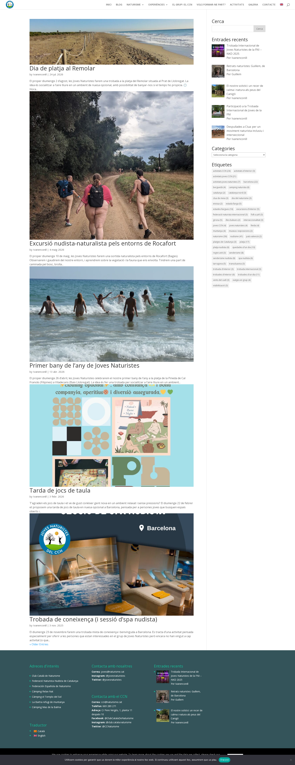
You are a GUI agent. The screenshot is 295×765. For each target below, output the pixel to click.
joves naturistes (238, 225)
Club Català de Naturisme (46, 675)
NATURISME (134, 4)
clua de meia (220, 198)
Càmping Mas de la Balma (46, 707)
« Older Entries (39, 644)
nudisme (236, 236)
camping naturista (239, 187)
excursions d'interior (247, 209)
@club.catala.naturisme (118, 722)
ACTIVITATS (237, 4)
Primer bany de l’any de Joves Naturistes (84, 365)
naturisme (220, 236)
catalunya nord (237, 192)
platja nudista (221, 247)
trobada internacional (249, 269)
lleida (255, 225)
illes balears (233, 220)
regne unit (219, 252)
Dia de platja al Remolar (62, 68)
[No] (290, 760)
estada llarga (233, 203)
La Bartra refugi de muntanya (48, 702)
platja (244, 241)
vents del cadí (221, 280)
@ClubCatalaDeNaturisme (119, 718)
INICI (108, 4)
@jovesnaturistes (115, 675)
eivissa (217, 203)
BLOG (119, 4)
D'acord (224, 759)
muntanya (219, 230)
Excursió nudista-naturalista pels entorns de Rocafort (103, 243)
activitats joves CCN (224, 176)
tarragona (219, 263)
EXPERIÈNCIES (157, 4)
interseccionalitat (253, 220)
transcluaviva (237, 263)
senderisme (236, 252)
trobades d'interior (224, 274)
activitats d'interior (244, 170)
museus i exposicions (240, 230)
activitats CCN (221, 170)
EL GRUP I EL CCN (182, 4)
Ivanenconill (40, 74)
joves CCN (219, 225)
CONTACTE (269, 4)
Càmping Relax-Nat (42, 691)
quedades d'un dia (244, 247)
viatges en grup (241, 280)
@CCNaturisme (110, 726)
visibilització (220, 285)
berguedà (219, 187)
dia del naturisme (241, 198)
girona (217, 220)
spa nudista (245, 258)
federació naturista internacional (230, 214)
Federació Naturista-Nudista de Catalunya (55, 680)
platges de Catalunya (224, 241)
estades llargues (223, 209)
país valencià (254, 236)
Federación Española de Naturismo (51, 686)
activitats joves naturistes (226, 181)
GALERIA (253, 4)
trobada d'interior (223, 269)
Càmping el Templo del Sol (46, 696)
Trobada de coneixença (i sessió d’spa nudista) (93, 619)
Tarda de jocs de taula (60, 490)
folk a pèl (257, 214)
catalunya (219, 192)
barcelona (251, 181)
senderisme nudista (224, 258)
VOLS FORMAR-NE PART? (211, 4)
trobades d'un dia (248, 274)
